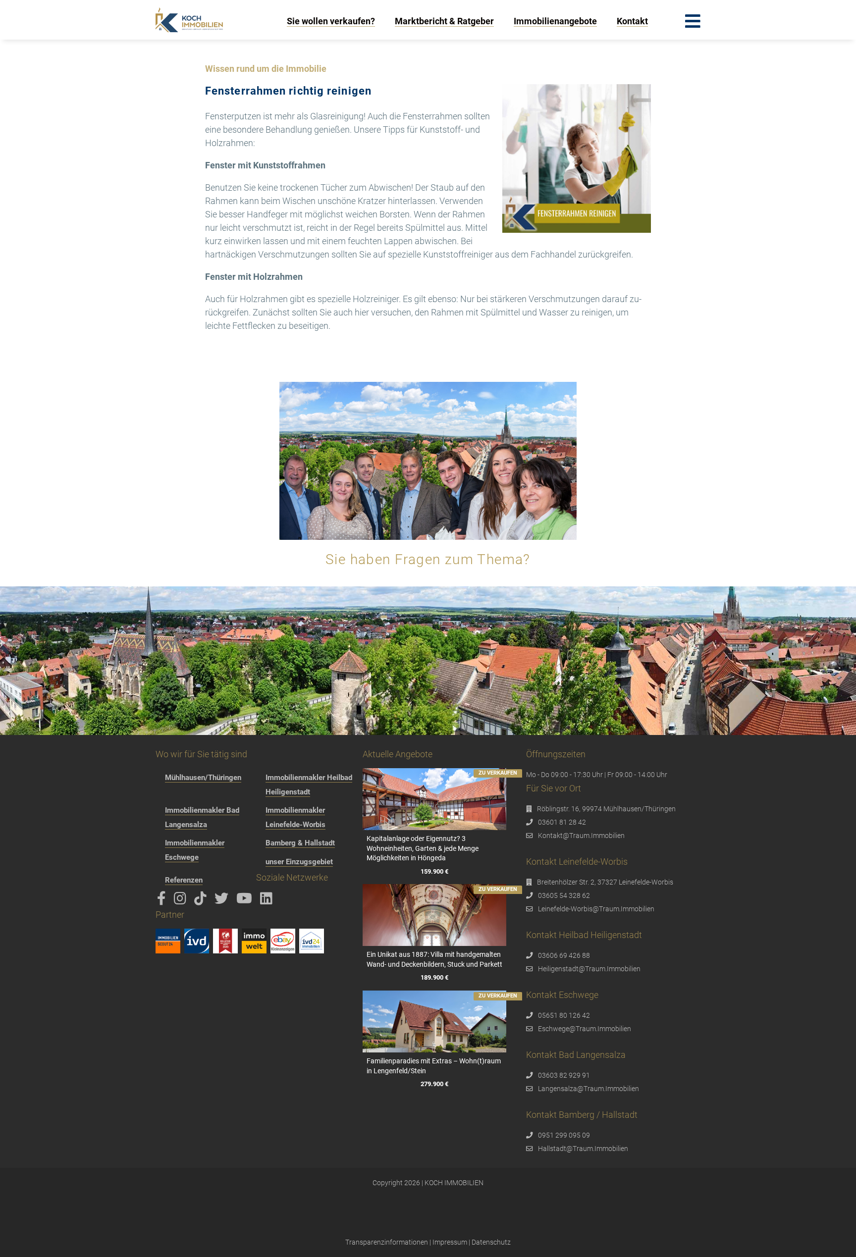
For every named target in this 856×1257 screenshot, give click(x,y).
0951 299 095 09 (564, 1135)
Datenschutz (491, 1242)
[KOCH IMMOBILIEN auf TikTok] (202, 901)
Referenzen (184, 880)
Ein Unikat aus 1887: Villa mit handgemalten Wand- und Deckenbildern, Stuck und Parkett (434, 959)
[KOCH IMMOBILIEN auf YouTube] (246, 901)
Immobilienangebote (555, 21)
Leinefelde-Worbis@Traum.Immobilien (596, 909)
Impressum (449, 1242)
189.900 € (434, 978)
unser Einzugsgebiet (299, 861)
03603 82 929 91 (564, 1075)
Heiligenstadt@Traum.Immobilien (589, 969)
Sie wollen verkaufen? (331, 21)
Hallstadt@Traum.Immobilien (583, 1148)
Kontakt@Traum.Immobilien (581, 835)
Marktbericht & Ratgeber (444, 21)
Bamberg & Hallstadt (300, 842)
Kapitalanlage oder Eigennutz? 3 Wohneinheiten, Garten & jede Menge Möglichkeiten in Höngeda (423, 848)
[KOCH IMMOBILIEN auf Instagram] (181, 901)
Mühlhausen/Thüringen (203, 777)
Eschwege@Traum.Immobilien (584, 1029)
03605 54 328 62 (564, 895)
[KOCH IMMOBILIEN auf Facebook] (163, 901)
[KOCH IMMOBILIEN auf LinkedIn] (268, 901)
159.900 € (434, 871)
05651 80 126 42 (564, 1015)
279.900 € (434, 1084)
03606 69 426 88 (564, 955)
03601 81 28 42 (562, 822)
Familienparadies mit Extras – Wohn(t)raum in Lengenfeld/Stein (434, 1066)
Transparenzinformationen (386, 1242)
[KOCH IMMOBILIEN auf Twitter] (223, 901)
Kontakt (632, 21)
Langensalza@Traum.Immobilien (588, 1089)
